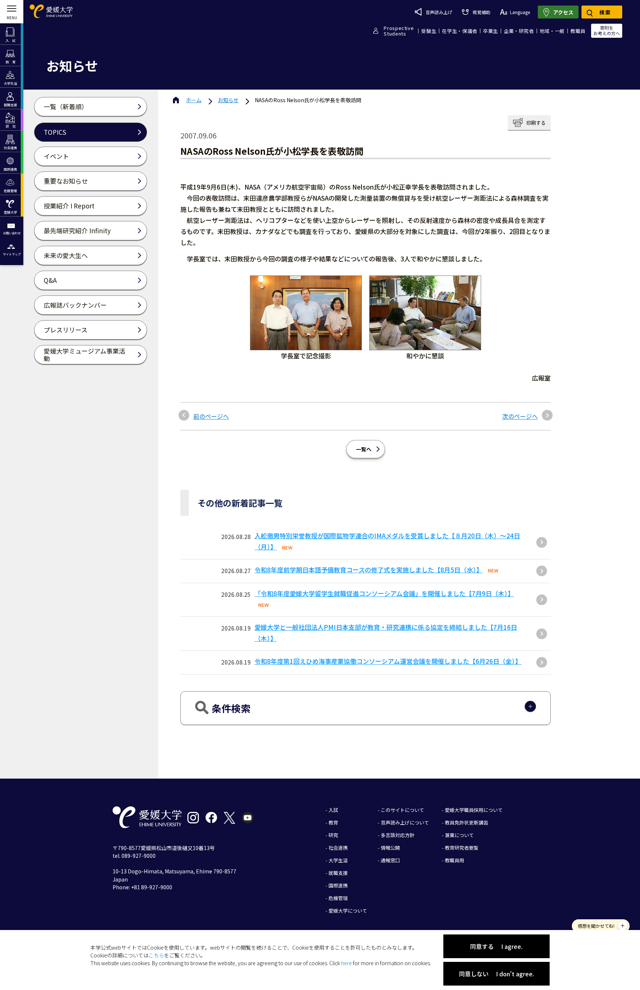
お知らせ (228, 100)
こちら (156, 955)
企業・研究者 (519, 31)
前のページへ (211, 416)
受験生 (428, 31)
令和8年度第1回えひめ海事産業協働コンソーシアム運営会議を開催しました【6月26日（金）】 (387, 661)
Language (520, 12)
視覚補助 (481, 12)
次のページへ (520, 416)
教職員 (578, 31)
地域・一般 (552, 31)
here (346, 963)
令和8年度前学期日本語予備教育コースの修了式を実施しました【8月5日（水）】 (368, 569)
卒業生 (490, 31)
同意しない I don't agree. (496, 973)
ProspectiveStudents (399, 30)
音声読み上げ (439, 12)
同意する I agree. (496, 946)
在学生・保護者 (459, 31)
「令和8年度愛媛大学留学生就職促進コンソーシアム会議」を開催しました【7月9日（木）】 (384, 593)
